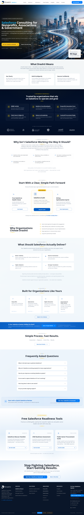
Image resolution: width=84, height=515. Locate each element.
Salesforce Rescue (19, 488)
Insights (58, 488)
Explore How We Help (26, 44)
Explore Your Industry (42, 317)
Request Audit (42, 209)
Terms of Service (79, 512)
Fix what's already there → (52, 215)
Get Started (20, 209)
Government (45, 493)
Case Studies (59, 491)
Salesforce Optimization (34, 488)
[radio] (39, 513)
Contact (58, 495)
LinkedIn (74, 507)
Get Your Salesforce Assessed (9, 44)
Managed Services (19, 493)
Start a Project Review (48, 325)
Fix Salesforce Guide (61, 493)
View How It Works (41, 344)
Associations (45, 491)
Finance (44, 497)
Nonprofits (45, 488)
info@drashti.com (76, 501)
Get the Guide (12, 447)
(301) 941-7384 (75, 503)
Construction (46, 500)
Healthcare (45, 495)
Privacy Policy (72, 512)
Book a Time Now (54, 476)
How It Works (32, 493)
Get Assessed (76, 2)
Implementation (18, 491)
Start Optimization (64, 209)
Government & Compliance (21, 495)
